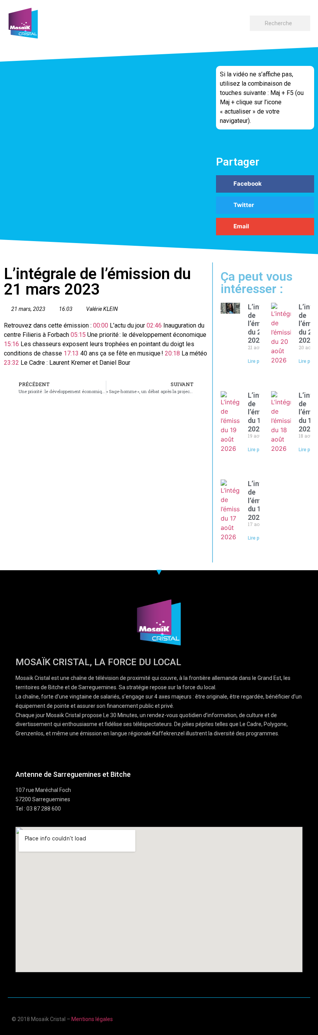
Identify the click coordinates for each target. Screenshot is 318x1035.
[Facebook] (258, 1018)
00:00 (100, 325)
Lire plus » (259, 361)
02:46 (154, 325)
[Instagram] (303, 1018)
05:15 (78, 334)
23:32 (11, 362)
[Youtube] (273, 1018)
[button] (242, 21)
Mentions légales (92, 1019)
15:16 (11, 344)
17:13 (71, 353)
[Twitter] (288, 1018)
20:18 (172, 353)
